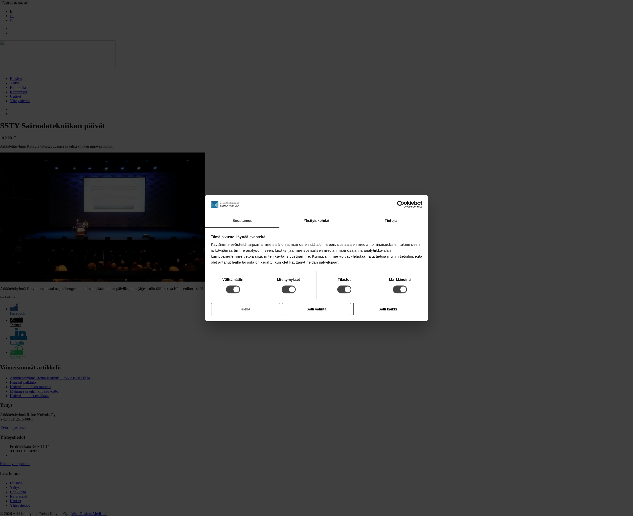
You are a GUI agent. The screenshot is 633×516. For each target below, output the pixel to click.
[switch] (289, 289)
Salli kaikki (388, 309)
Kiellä (245, 309)
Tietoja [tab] (391, 220)
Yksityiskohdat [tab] (316, 220)
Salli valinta (316, 309)
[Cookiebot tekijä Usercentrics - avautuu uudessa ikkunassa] (400, 204)
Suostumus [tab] (242, 220)
